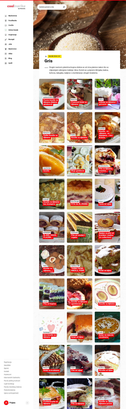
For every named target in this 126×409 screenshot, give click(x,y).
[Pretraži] (64, 7)
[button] (16, 39)
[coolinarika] (16, 6)
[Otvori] (27, 403)
